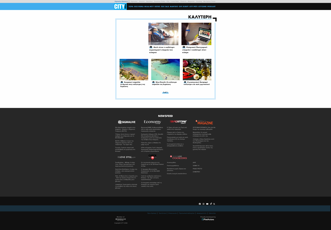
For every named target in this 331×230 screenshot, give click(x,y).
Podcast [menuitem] (211, 6)
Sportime (149, 1)
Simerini (142, 1)
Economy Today (159, 1)
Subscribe (212, 213)
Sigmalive (134, 1)
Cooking (199, 1)
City (168, 1)
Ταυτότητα (162, 213)
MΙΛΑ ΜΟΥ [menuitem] (149, 6)
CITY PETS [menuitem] (193, 6)
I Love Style (175, 1)
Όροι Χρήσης (151, 213)
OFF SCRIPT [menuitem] (184, 6)
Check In (183, 1)
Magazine (191, 1)
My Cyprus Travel (209, 1)
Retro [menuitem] (157, 6)
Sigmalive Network (121, 1)
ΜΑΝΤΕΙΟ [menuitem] (174, 6)
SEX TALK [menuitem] (165, 6)
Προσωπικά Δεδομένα (186, 213)
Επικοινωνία (172, 213)
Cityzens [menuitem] (202, 6)
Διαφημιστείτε (202, 213)
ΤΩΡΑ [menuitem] (131, 6)
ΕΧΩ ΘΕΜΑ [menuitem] (139, 6)
